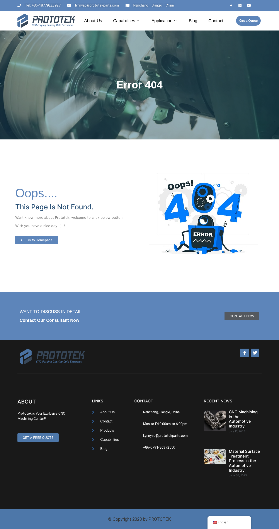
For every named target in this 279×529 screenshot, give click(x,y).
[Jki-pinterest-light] (258, 5)
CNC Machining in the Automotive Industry (243, 419)
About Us (93, 20)
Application (161, 20)
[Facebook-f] (244, 353)
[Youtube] (249, 5)
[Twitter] (255, 353)
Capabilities (124, 20)
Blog (193, 20)
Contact (215, 20)
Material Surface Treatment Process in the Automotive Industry (244, 460)
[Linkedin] (240, 5)
